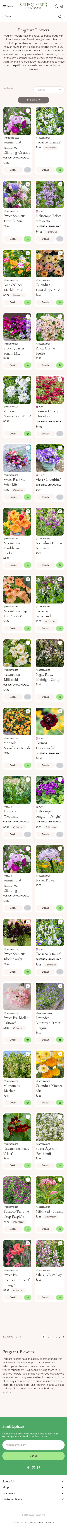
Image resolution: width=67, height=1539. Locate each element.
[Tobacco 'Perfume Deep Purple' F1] (17, 1190)
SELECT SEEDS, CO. (37, 1515)
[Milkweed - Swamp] (50, 1190)
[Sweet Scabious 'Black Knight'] (17, 932)
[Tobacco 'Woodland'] (50, 589)
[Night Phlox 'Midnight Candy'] (50, 653)
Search (9, 16)
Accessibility (19, 1522)
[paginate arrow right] (63, 1337)
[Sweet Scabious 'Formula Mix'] (17, 194)
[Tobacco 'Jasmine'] (50, 120)
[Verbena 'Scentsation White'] (17, 389)
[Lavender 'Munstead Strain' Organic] (50, 996)
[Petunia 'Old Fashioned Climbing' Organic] (17, 120)
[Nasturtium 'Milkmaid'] (17, 653)
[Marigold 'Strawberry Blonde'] (17, 721)
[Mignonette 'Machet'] (17, 1064)
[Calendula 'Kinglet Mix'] (50, 1064)
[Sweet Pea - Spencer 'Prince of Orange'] (17, 1253)
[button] (28, 1467)
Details (13, 170)
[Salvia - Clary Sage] (50, 1253)
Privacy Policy (36, 1522)
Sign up (33, 1456)
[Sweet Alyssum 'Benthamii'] (50, 1127)
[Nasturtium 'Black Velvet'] (17, 1127)
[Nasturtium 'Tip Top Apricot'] (17, 589)
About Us (8, 1481)
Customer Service (13, 1499)
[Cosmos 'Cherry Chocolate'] (50, 389)
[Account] (56, 6)
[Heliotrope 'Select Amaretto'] (50, 194)
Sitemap (50, 1522)
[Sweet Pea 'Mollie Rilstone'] (17, 996)
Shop (5, 1487)
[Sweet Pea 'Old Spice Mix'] (17, 458)
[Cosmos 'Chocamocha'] (50, 721)
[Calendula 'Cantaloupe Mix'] (50, 263)
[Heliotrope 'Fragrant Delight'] (50, 789)
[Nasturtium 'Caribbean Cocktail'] (17, 521)
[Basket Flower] (50, 858)
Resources (8, 1493)
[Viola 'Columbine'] (50, 458)
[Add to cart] (27, 170)
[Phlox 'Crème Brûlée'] (50, 326)
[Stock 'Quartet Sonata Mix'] (17, 326)
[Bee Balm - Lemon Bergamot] (50, 521)
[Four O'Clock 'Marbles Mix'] (17, 263)
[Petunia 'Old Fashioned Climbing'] (17, 858)
